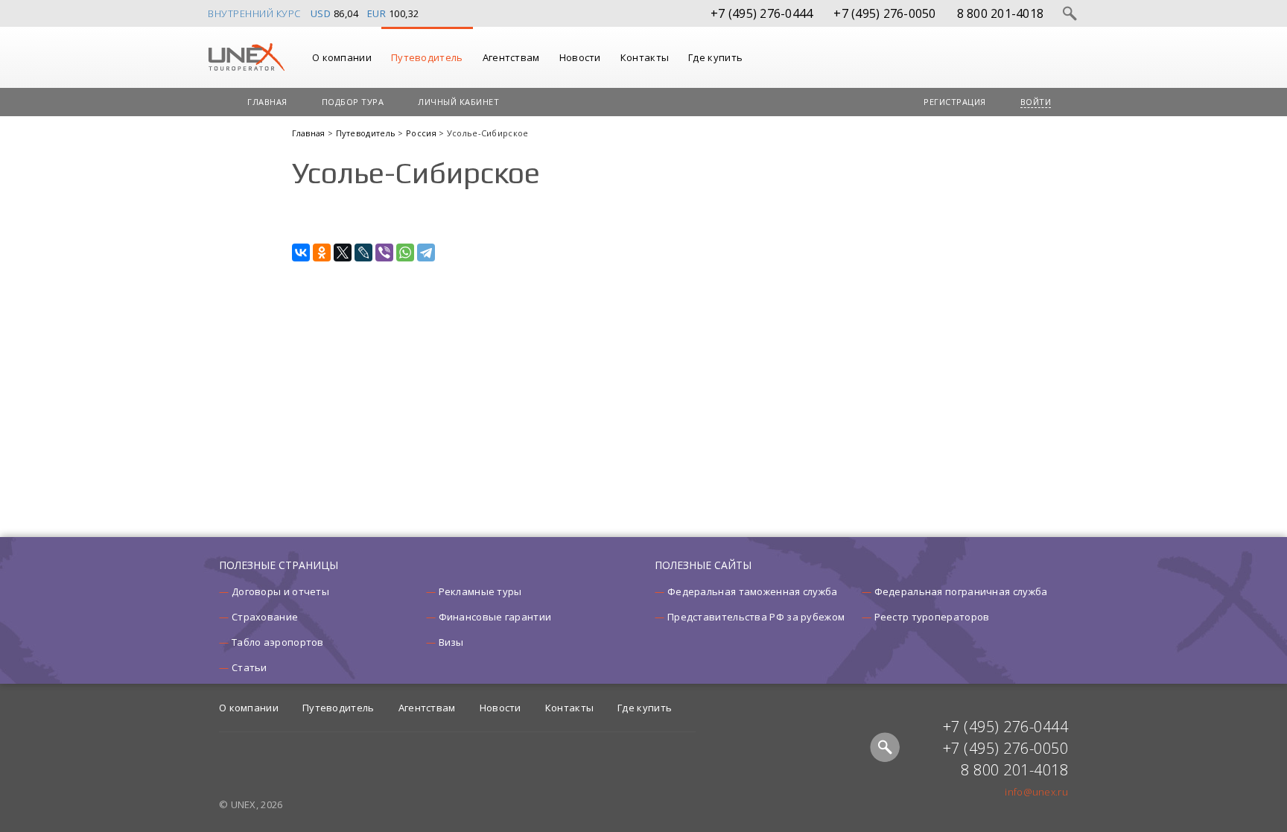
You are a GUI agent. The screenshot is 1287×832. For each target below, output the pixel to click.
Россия (422, 133)
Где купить (715, 57)
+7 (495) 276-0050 (884, 13)
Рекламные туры (480, 591)
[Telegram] (426, 252)
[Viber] (384, 252)
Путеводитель (427, 57)
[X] (343, 252)
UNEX (246, 57)
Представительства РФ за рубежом (756, 616)
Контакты (644, 57)
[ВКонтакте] (301, 252)
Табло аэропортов (278, 642)
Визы (451, 642)
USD (321, 13)
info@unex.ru (1036, 791)
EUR (377, 13)
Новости (580, 57)
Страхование (265, 616)
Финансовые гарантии (495, 616)
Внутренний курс (254, 13)
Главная (267, 101)
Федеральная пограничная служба (961, 591)
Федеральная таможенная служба (752, 591)
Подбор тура (353, 101)
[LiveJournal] (363, 252)
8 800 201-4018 (1000, 13)
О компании (342, 57)
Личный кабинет (458, 101)
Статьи (249, 667)
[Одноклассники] (322, 252)
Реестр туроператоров (932, 616)
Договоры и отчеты (280, 591)
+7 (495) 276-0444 (762, 13)
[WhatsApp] (405, 252)
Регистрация (955, 101)
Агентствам (511, 57)
